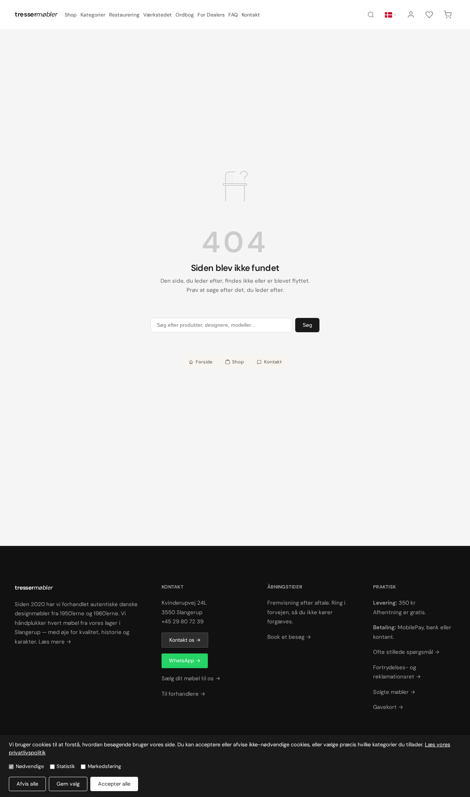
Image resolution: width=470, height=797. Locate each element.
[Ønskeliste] (429, 14)
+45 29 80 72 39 (182, 621)
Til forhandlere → (183, 694)
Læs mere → (55, 641)
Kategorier (92, 14)
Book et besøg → (289, 637)
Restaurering (124, 14)
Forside (204, 362)
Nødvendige (30, 766)
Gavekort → (388, 707)
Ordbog (185, 14)
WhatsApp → (184, 660)
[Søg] (371, 14)
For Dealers (211, 14)
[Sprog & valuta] (390, 14)
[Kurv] (447, 14)
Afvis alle (27, 783)
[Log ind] (411, 14)
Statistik (66, 766)
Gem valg (68, 783)
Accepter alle (114, 783)
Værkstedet (157, 14)
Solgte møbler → (394, 692)
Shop (71, 14)
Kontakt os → (184, 640)
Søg (307, 325)
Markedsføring (104, 766)
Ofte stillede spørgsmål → (406, 652)
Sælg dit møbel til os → (191, 678)
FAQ (233, 14)
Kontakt (251, 14)
